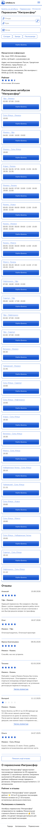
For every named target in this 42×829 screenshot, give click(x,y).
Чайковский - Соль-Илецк (13, 484)
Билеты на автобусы (10, 9)
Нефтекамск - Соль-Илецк (14, 569)
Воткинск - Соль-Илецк (12, 433)
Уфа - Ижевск (8, 98)
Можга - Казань (9, 262)
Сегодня (6, 36)
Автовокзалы (20, 826)
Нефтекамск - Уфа (10, 281)
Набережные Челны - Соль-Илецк (17, 467)
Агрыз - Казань (9, 166)
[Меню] (38, 3)
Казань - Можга (9, 243)
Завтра (17, 36)
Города (10, 826)
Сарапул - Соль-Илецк (12, 552)
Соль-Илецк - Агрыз (11, 501)
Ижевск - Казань (10, 185)
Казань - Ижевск (10, 224)
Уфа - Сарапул (9, 332)
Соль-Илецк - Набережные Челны (17, 535)
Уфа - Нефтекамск (10, 315)
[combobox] (21, 18)
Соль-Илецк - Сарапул (12, 383)
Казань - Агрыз (9, 204)
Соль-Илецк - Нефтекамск (14, 400)
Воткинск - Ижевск (10, 349)
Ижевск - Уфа (8, 132)
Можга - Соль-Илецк (11, 450)
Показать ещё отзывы (21, 758)
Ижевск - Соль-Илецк (12, 149)
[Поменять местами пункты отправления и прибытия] (37, 21)
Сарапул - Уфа (9, 298)
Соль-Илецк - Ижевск (12, 115)
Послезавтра (30, 36)
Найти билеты (21, 45)
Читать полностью (21, 689)
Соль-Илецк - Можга (11, 518)
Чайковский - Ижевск (12, 366)
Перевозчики (25, 9)
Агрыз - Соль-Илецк (11, 417)
